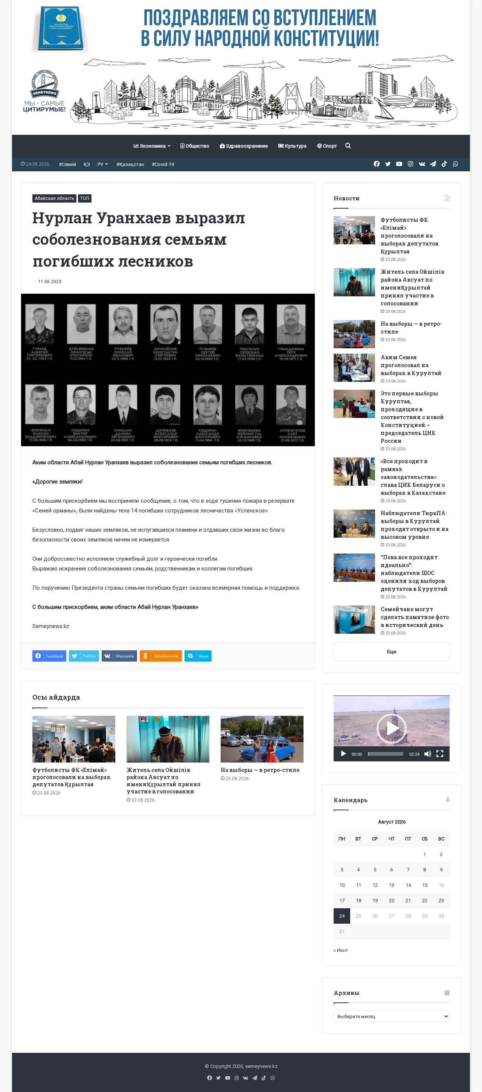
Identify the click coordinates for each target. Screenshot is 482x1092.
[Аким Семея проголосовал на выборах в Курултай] (354, 368)
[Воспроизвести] (343, 754)
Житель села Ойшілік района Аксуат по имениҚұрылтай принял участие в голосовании (164, 780)
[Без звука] (428, 754)
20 (391, 900)
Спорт (329, 146)
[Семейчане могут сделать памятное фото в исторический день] (354, 619)
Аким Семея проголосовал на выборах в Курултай (411, 365)
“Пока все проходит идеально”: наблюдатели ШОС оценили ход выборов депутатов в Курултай (414, 573)
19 (375, 900)
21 (408, 900)
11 (358, 885)
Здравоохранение (246, 146)
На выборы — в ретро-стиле (260, 769)
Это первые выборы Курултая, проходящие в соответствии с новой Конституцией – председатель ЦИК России (412, 417)
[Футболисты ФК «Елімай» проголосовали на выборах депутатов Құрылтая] (73, 739)
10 (342, 885)
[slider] (385, 754)
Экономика (152, 146)
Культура (295, 146)
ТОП (84, 198)
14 (408, 885)
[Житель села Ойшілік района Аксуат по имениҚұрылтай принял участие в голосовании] (168, 739)
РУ (100, 164)
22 (424, 900)
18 (358, 900)
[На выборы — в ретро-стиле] (262, 739)
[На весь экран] (440, 754)
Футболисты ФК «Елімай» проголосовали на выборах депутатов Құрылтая (71, 777)
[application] (392, 728)
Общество (197, 146)
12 (375, 885)
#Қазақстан (130, 164)
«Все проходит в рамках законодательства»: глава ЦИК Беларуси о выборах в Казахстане (413, 477)
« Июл (341, 950)
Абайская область (54, 198)
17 (342, 900)
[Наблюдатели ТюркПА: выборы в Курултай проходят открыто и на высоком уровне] (354, 523)
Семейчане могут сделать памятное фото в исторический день (415, 616)
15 (424, 885)
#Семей (67, 164)
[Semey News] (241, 94)
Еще (391, 651)
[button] (392, 729)
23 (441, 900)
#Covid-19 (163, 164)
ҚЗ (87, 164)
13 (391, 885)
